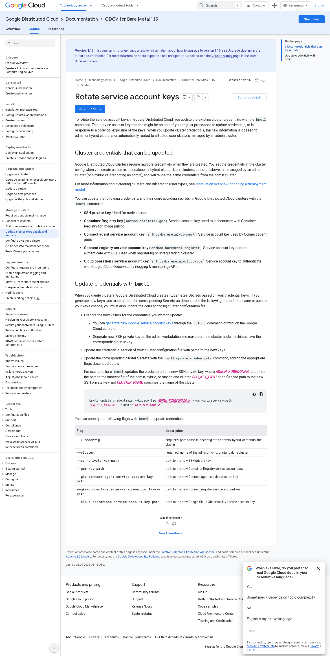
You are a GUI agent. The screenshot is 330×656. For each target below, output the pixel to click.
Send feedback (249, 97)
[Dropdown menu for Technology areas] (92, 5)
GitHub (202, 592)
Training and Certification (215, 621)
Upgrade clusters (240, 50)
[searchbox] (30, 43)
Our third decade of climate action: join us (184, 637)
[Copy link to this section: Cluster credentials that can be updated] (177, 153)
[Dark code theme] (254, 394)
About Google (75, 637)
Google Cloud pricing (80, 599)
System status (142, 613)
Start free (311, 19)
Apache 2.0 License (78, 556)
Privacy (94, 637)
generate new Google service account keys (139, 323)
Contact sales (75, 613)
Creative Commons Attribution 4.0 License (188, 552)
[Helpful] (256, 80)
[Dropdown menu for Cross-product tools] (139, 5)
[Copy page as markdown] (199, 97)
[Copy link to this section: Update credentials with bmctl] (154, 284)
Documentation (82, 19)
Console (258, 5)
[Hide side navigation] (54, 647)
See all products (77, 592)
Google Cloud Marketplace (84, 606)
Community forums (146, 592)
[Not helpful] (263, 80)
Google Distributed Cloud (31, 19)
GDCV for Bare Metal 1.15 (131, 19)
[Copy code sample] (261, 394)
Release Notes (142, 606)
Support (137, 599)
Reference (56, 29)
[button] (29, 109)
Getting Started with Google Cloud (222, 599)
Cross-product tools (118, 5)
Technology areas (73, 5)
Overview (12, 29)
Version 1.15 (91, 109)
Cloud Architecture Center (216, 613)
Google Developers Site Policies (138, 556)
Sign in (320, 5)
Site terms (111, 637)
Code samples (208, 606)
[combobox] (219, 5)
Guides (34, 29)
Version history (222, 56)
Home (79, 80)
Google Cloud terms (137, 637)
